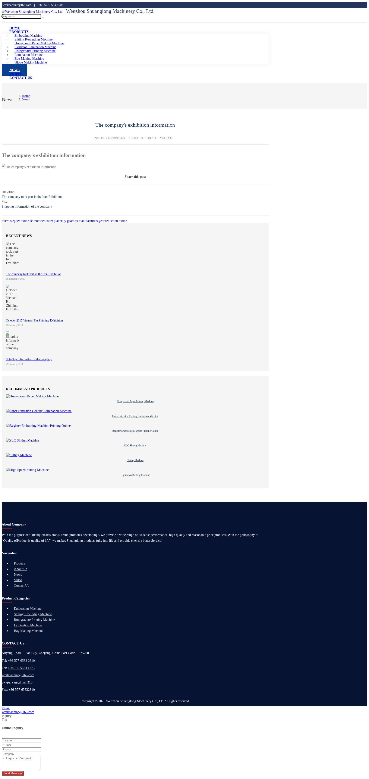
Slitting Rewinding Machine (33, 614)
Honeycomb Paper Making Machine (135, 401)
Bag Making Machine (28, 631)
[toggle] (3, 21)
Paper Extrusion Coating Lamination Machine (135, 416)
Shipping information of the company (27, 206)
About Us (20, 569)
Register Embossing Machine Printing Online (135, 430)
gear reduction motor (113, 221)
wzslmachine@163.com (18, 675)
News (18, 574)
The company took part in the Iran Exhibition (32, 196)
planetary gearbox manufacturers (76, 221)
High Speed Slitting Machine (135, 474)
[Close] (3, 737)
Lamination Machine (28, 625)
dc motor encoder (41, 221)
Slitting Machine (135, 460)
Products (19, 31)
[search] (43, 17)
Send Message (12, 773)
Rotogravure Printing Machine (34, 619)
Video (18, 580)
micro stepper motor (15, 221)
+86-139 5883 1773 (21, 668)
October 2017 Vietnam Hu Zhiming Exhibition (34, 320)
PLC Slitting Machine (135, 445)
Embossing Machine (27, 608)
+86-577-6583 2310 (21, 660)
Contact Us (20, 78)
